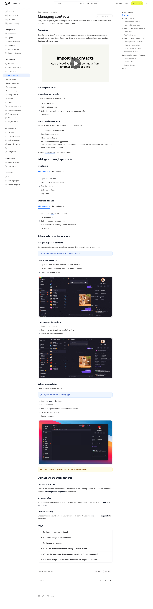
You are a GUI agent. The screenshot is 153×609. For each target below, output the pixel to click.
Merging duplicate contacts (133, 42)
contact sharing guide (100, 516)
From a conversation (133, 45)
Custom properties (130, 58)
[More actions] (111, 16)
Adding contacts (128, 18)
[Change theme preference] (146, 3)
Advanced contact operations (133, 38)
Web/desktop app (130, 35)
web (52, 213)
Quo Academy (14, 24)
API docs (12, 19)
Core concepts (43, 12)
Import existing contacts (132, 25)
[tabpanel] (75, 186)
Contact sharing (129, 65)
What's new (13, 15)
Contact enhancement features (133, 55)
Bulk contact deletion (131, 52)
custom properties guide (55, 492)
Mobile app (128, 32)
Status (11, 11)
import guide (50, 152)
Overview (125, 15)
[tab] (44, 171)
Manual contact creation (132, 22)
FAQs (124, 68)
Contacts (54, 12)
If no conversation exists (134, 48)
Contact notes (128, 62)
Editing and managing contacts (133, 28)
